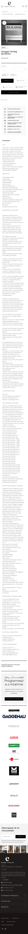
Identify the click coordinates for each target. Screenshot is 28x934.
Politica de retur (15, 918)
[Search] (26, 11)
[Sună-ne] (23, 6)
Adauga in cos (20, 80)
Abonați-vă (21, 836)
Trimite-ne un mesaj (7, 882)
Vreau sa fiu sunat (14, 92)
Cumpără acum (7, 80)
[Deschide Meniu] (2, 6)
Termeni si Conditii (11, 921)
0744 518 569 (5, 879)
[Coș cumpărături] (26, 6)
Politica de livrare (5, 918)
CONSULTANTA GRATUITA (20, 14)
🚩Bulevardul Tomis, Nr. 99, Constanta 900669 (11, 885)
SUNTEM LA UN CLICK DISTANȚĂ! (14, 132)
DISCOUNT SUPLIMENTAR (7, 14)
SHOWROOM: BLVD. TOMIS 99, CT (14, 126)
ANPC (2, 921)
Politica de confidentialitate (7, 924)
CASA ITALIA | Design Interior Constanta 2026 (11, 866)
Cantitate (3, 66)
